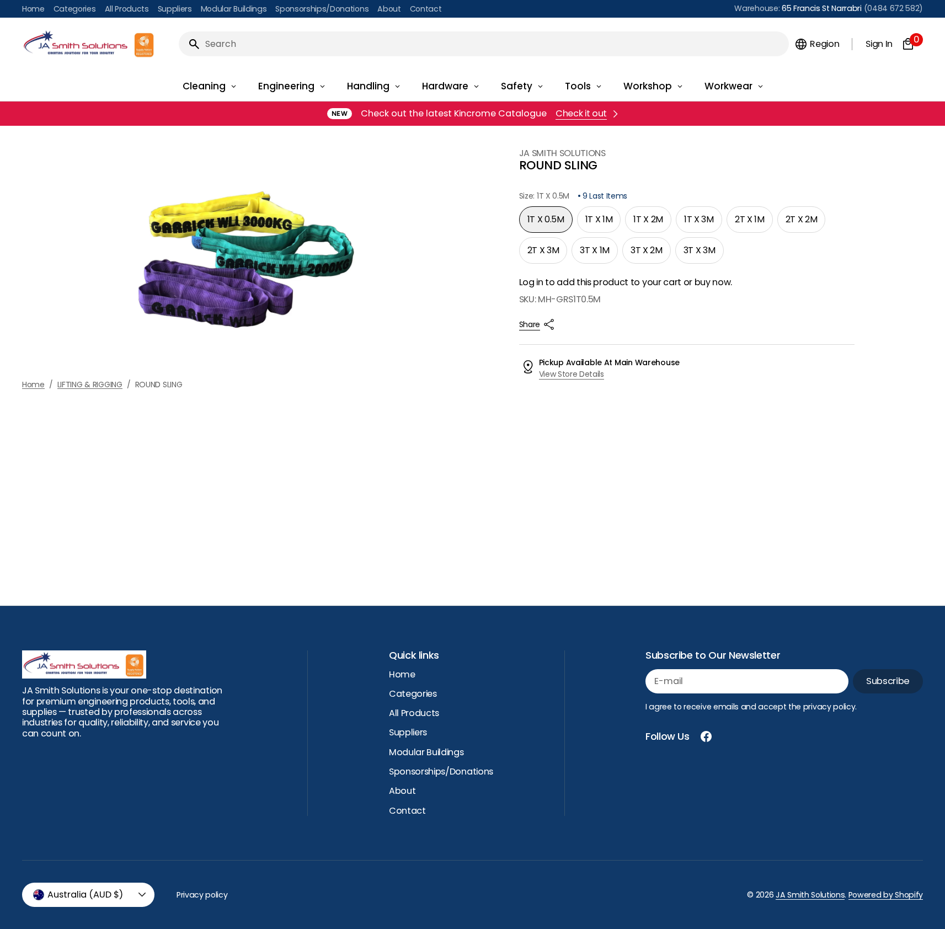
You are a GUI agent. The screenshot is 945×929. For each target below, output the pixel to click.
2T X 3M (547, 254)
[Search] (190, 44)
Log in (531, 282)
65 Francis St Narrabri (822, 8)
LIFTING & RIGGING (89, 384)
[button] (816, 44)
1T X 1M (603, 223)
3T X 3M (704, 254)
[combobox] (495, 43)
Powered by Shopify (885, 894)
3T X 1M (599, 254)
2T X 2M (806, 223)
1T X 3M (703, 223)
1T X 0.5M (550, 223)
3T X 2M (651, 254)
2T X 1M (754, 223)
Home (33, 384)
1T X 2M (652, 223)
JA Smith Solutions (810, 894)
